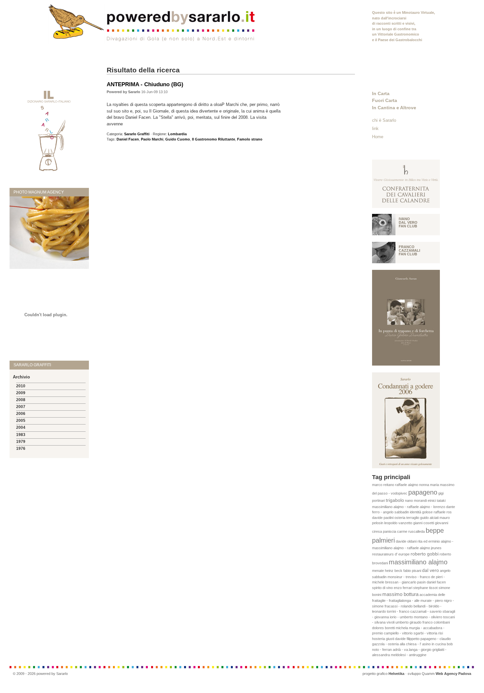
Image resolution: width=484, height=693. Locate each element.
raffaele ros (443, 512)
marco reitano (383, 485)
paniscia (389, 531)
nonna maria (429, 485)
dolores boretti (383, 628)
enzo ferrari (403, 588)
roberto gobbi (425, 554)
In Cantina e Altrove (394, 107)
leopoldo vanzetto (398, 523)
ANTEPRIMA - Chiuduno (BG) (145, 84)
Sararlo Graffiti (136, 134)
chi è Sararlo (384, 120)
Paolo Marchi (152, 139)
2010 (20, 386)
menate (378, 571)
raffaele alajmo (406, 485)
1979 (20, 441)
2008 (20, 400)
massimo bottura (400, 594)
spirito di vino (382, 588)
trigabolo (395, 500)
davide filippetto (407, 639)
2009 (20, 393)
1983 (20, 434)
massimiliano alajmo (418, 562)
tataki (441, 500)
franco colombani (436, 622)
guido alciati (429, 518)
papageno (422, 492)
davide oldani (406, 541)
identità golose (421, 512)
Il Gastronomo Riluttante (213, 139)
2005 (20, 420)
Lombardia (177, 134)
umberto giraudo (408, 622)
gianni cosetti (423, 523)
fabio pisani (412, 571)
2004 (20, 427)
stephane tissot (425, 588)
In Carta (381, 93)
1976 (20, 448)
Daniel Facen (128, 139)
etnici (432, 500)
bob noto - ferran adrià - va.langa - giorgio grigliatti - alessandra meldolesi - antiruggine (412, 649)
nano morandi (416, 500)
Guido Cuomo (177, 139)
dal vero (430, 570)
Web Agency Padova (453, 674)
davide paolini (382, 518)
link (375, 128)
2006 (20, 413)
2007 (20, 406)
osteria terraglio (406, 518)
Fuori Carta (384, 100)
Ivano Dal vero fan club (408, 222)
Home (377, 136)
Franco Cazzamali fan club (409, 250)
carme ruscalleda (411, 531)
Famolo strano (249, 139)
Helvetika (396, 674)
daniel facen (436, 582)
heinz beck (393, 571)
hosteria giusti (383, 639)
